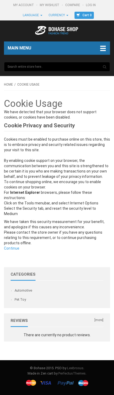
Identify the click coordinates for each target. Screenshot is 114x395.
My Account (24, 5)
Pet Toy (20, 299)
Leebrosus (75, 368)
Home (8, 84)
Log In (91, 5)
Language (31, 15)
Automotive (23, 290)
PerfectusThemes (72, 373)
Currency (57, 15)
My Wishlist (50, 5)
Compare (73, 5)
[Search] (105, 66)
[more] (98, 320)
